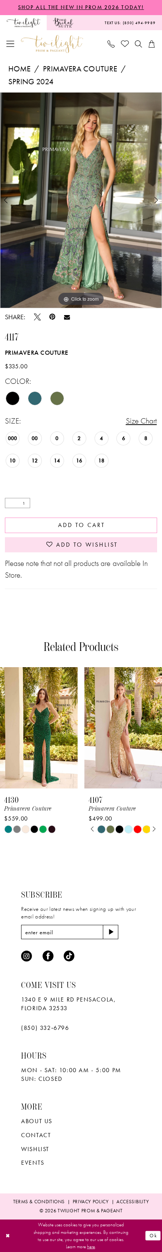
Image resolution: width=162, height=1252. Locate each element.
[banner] (52, 44)
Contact (36, 1135)
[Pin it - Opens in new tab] (52, 317)
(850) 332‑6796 (45, 1028)
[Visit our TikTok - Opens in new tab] (69, 956)
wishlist (35, 1149)
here (91, 1246)
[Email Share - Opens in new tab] (67, 317)
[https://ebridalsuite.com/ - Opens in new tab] (63, 22)
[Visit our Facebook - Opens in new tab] (48, 956)
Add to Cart (81, 525)
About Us (36, 1121)
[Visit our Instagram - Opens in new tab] (26, 956)
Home (19, 69)
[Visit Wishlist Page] (125, 44)
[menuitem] (23, 22)
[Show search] (138, 44)
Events (32, 1163)
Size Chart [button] (141, 421)
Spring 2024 (30, 82)
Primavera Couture (80, 69)
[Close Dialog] (8, 1236)
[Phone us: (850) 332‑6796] (111, 44)
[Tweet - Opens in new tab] (37, 317)
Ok (153, 1235)
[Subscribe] (110, 932)
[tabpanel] (81, 200)
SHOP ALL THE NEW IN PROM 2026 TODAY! (81, 7)
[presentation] (39, 727)
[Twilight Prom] (23, 22)
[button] (11, 44)
